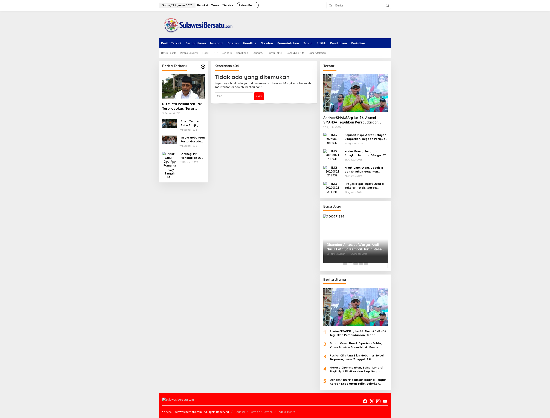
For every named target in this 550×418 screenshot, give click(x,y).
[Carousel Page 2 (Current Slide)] (350, 264)
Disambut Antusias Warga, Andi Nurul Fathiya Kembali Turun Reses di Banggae (355, 246)
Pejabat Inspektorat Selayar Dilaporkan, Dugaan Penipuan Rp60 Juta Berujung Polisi (366, 137)
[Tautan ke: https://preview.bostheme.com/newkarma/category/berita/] (203, 66)
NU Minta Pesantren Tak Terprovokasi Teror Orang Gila (182, 106)
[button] (387, 5)
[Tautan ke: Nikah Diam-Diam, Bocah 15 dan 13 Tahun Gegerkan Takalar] (332, 171)
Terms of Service (261, 411)
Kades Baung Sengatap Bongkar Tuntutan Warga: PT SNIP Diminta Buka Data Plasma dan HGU (365, 153)
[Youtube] (385, 401)
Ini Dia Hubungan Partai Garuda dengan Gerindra (192, 139)
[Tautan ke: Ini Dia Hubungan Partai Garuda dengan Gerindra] (169, 139)
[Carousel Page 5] (366, 264)
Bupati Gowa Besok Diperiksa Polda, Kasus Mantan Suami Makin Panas (356, 345)
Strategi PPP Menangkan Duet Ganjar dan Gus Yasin (192, 156)
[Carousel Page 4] (361, 264)
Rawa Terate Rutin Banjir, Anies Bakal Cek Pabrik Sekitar (191, 123)
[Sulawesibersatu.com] (196, 24)
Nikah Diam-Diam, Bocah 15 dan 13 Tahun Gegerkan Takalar (364, 169)
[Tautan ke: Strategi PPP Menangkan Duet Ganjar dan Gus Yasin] (169, 165)
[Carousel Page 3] (355, 264)
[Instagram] (378, 401)
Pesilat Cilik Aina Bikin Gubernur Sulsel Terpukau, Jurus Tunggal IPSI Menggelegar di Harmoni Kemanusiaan (357, 357)
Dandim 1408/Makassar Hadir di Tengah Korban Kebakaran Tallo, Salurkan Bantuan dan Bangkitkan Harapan (358, 382)
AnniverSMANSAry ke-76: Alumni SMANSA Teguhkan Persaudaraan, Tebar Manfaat (351, 120)
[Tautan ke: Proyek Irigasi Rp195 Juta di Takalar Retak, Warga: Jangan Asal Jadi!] (332, 187)
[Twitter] (371, 401)
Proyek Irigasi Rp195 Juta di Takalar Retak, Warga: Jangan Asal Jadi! (364, 186)
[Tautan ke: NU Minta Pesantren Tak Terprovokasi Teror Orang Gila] (183, 86)
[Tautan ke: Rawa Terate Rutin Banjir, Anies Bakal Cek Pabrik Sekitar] (169, 123)
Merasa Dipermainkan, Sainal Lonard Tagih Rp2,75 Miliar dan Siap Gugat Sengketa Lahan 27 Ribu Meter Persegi (357, 369)
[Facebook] (365, 401)
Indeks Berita (286, 411)
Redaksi (239, 411)
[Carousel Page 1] (345, 264)
